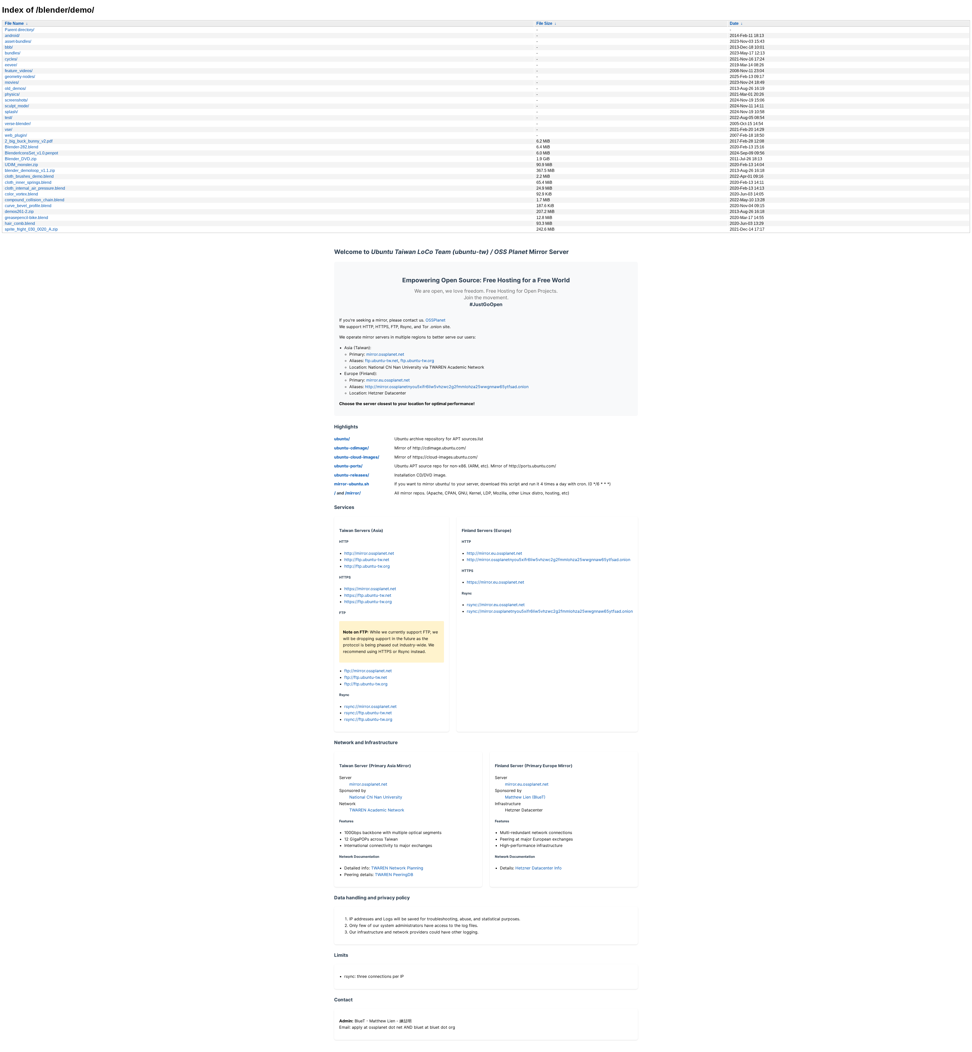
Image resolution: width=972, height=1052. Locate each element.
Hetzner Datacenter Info (538, 867)
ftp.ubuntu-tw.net (381, 360)
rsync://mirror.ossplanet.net (370, 706)
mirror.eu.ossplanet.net (388, 380)
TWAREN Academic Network (376, 809)
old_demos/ (15, 88)
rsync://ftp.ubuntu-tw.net (368, 712)
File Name (14, 23)
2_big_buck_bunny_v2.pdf (28, 141)
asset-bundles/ (18, 41)
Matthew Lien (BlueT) (525, 797)
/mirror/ (353, 492)
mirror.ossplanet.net (385, 354)
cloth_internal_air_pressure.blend (35, 188)
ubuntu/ (342, 438)
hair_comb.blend (20, 223)
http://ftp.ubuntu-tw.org (367, 566)
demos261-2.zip (19, 211)
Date (734, 23)
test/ (8, 117)
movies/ (12, 82)
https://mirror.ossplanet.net (370, 588)
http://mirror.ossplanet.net (369, 553)
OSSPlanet (436, 320)
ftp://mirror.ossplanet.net (368, 670)
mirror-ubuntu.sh (351, 483)
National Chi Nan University (375, 797)
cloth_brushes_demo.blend (29, 176)
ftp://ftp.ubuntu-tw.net (365, 677)
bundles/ (12, 53)
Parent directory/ (19, 30)
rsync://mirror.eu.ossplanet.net (496, 604)
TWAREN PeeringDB (394, 874)
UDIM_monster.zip (21, 165)
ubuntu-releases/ (351, 475)
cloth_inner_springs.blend (28, 182)
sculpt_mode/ (17, 106)
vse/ (8, 129)
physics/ (12, 94)
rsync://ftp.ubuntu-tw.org (368, 719)
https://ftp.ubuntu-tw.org (368, 601)
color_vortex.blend (21, 194)
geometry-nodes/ (20, 76)
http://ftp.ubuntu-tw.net (366, 559)
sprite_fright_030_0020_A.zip (31, 229)
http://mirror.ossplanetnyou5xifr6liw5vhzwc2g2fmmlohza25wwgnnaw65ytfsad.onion (447, 386)
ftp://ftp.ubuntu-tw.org (366, 683)
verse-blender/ (18, 124)
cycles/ (11, 59)
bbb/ (9, 47)
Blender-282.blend (21, 147)
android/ (12, 35)
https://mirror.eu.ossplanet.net (495, 582)
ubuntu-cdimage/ (351, 447)
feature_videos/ (18, 71)
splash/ (11, 112)
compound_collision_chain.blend (34, 200)
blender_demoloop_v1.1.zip (30, 170)
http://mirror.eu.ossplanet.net (494, 553)
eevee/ (11, 65)
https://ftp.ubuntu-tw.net (367, 595)
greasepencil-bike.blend (26, 217)
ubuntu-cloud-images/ (356, 457)
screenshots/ (16, 100)
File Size (544, 23)
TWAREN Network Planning (397, 867)
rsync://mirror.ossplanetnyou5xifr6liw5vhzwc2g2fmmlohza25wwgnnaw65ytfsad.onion (550, 611)
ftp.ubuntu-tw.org (417, 360)
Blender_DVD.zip (20, 159)
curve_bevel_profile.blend (28, 206)
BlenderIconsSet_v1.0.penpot (31, 153)
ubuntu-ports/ (348, 465)
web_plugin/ (16, 135)
